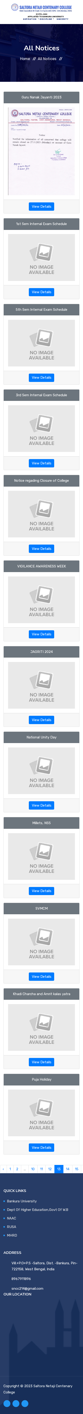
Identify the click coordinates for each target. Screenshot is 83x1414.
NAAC (11, 1218)
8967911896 (21, 1279)
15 (76, 1169)
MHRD (12, 1235)
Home (25, 58)
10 (33, 1169)
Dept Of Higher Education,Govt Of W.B (37, 1210)
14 (67, 1169)
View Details (41, 206)
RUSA (11, 1227)
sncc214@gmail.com (27, 1288)
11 (41, 1169)
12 (50, 1169)
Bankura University (22, 1201)
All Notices (47, 58)
